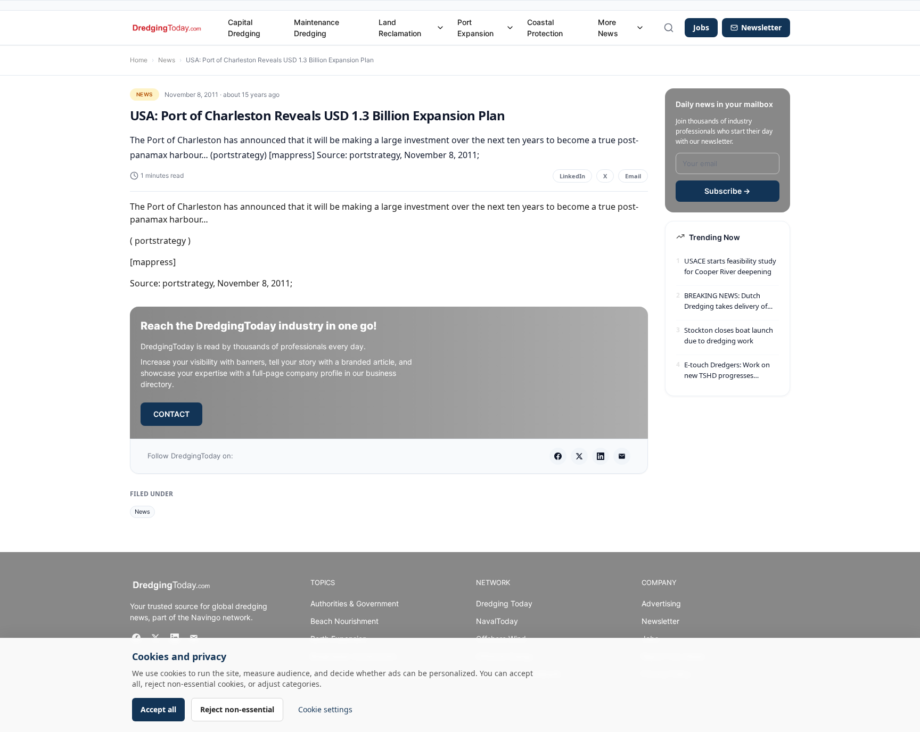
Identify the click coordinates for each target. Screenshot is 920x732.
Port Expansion (475, 28)
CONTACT (171, 413)
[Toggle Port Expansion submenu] (510, 27)
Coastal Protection (545, 28)
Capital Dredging (244, 28)
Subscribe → (727, 190)
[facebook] (557, 456)
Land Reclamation (400, 28)
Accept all (158, 709)
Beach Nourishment (344, 621)
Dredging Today (504, 603)
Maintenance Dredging (316, 28)
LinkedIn (572, 176)
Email (633, 176)
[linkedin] (600, 456)
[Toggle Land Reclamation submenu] (440, 27)
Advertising (661, 603)
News (166, 60)
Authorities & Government (354, 603)
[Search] (668, 27)
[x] (579, 456)
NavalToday (497, 621)
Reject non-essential (237, 709)
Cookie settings (325, 709)
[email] (621, 456)
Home (138, 60)
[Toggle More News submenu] (640, 27)
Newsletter (660, 621)
